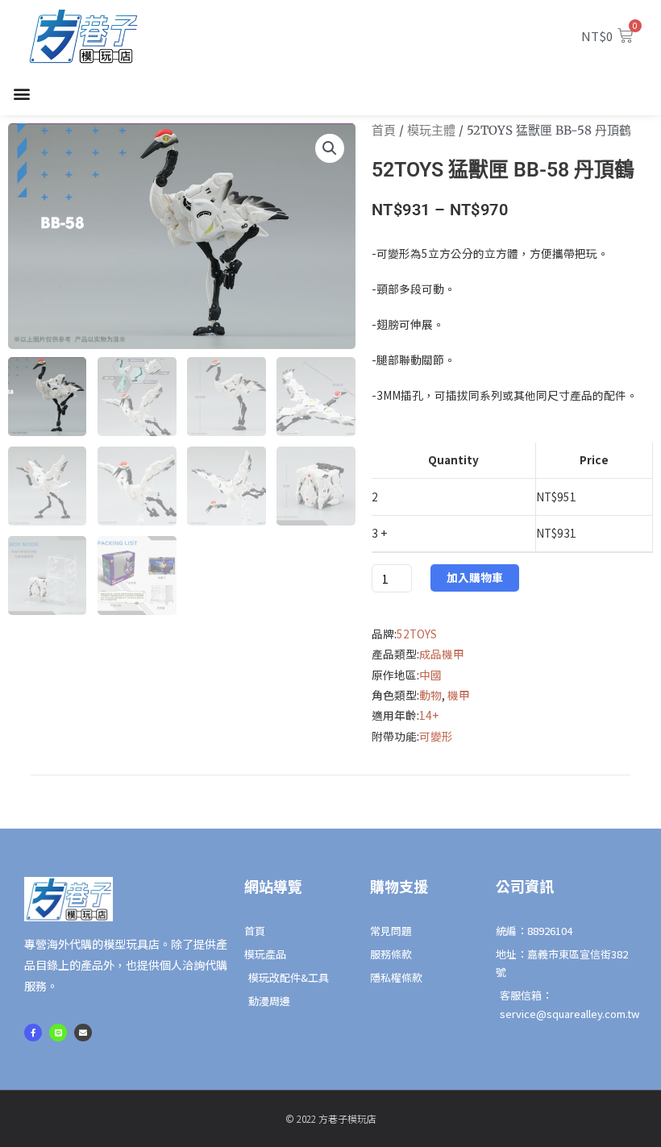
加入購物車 (475, 577)
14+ (429, 715)
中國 (430, 675)
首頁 (384, 130)
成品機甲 (441, 654)
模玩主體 (431, 130)
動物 (430, 695)
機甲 (458, 695)
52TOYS (417, 633)
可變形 (436, 736)
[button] (21, 94)
